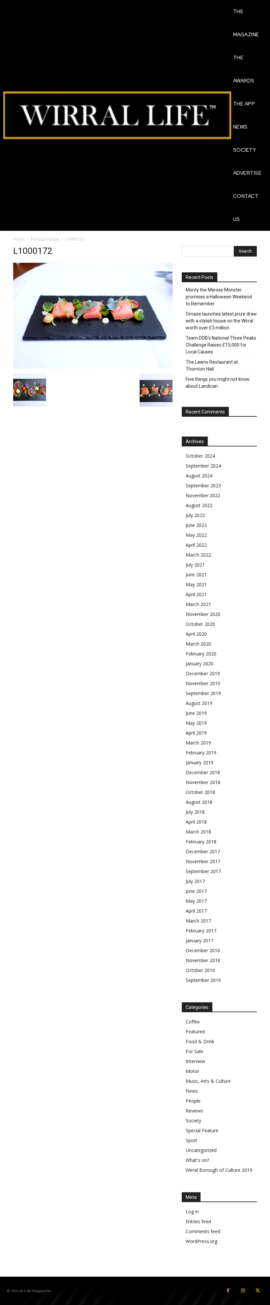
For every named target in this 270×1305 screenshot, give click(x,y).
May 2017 (196, 901)
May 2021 (196, 584)
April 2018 (196, 822)
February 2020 (201, 654)
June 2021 (196, 574)
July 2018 (195, 812)
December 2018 (203, 772)
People (193, 1101)
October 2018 (200, 792)
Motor (192, 1071)
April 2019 (196, 733)
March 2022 (198, 555)
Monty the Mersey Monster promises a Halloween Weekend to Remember (219, 296)
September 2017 (203, 871)
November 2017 (203, 861)
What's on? (197, 1160)
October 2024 (200, 456)
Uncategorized (201, 1150)
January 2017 (199, 940)
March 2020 (198, 644)
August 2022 (199, 505)
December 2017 (203, 851)
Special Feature (202, 1130)
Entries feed (198, 1221)
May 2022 (196, 535)
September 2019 (203, 693)
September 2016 (203, 980)
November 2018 (203, 782)
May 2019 (196, 723)
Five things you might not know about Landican (218, 383)
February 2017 (201, 930)
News (192, 1091)
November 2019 (203, 683)
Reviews (194, 1111)
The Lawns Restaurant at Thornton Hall (212, 365)
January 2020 (199, 663)
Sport (191, 1140)
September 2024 (203, 466)
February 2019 (201, 752)
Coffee (193, 1021)
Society (193, 1120)
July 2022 (195, 515)
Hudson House (45, 239)
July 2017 (195, 881)
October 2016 (200, 970)
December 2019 (203, 673)
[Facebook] (228, 1290)
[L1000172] (93, 367)
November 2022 (203, 495)
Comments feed (203, 1231)
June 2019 (196, 713)
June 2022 (196, 525)
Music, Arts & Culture (208, 1081)
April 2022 (196, 545)
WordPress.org (201, 1241)
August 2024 (199, 475)
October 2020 (200, 624)
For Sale (194, 1051)
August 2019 (199, 703)
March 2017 (198, 921)
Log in (192, 1211)
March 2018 (198, 832)
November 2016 (203, 960)
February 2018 (201, 841)
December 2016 (203, 950)
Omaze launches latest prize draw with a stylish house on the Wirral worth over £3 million (221, 320)
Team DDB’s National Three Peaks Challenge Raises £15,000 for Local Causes (221, 344)
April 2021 (196, 594)
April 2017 (196, 911)
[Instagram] (243, 1290)
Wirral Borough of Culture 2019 (219, 1170)
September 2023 (203, 485)
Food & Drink (200, 1041)
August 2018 (199, 802)
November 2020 (203, 614)
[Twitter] (257, 1290)
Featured (195, 1031)
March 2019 (198, 743)
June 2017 (196, 891)
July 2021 (195, 564)
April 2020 (196, 634)
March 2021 (198, 604)
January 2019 (199, 762)
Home (19, 239)
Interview (195, 1061)
